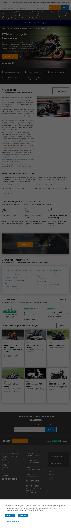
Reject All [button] (23, 515)
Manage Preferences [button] (12, 521)
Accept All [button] (10, 515)
